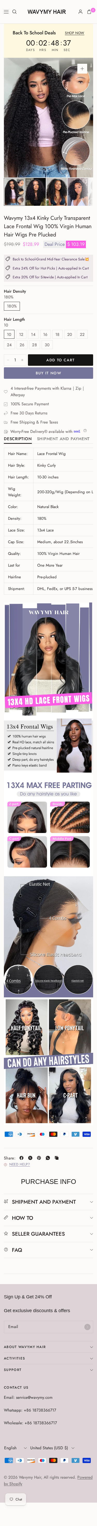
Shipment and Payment (63, 439)
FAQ (17, 1250)
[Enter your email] (87, 1327)
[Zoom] (82, 69)
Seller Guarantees (38, 1234)
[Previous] (16, 117)
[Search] (14, 12)
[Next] (81, 117)
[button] (74, 33)
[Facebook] (22, 1158)
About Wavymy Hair (25, 1346)
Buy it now (49, 373)
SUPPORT (12, 1369)
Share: (10, 1158)
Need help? (19, 1164)
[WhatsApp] (49, 1158)
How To (22, 1218)
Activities (14, 1358)
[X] (31, 1158)
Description (18, 439)
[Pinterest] (40, 1158)
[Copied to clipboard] (58, 1158)
